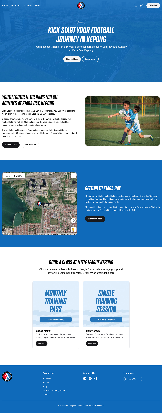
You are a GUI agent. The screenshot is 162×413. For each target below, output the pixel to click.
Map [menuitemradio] (7, 176)
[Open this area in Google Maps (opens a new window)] (7, 233)
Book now (41, 344)
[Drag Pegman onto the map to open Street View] (73, 229)
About (5, 5)
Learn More (90, 59)
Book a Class (72, 59)
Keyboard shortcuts (44, 234)
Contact (46, 395)
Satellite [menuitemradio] (18, 176)
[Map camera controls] (73, 220)
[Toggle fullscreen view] (73, 175)
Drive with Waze (95, 219)
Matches (28, 5)
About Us (47, 378)
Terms (74, 234)
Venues (46, 382)
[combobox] (133, 379)
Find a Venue (153, 5)
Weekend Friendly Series (54, 391)
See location (30, 145)
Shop (37, 5)
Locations (16, 5)
